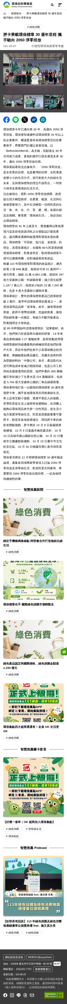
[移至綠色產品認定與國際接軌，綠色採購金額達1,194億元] (33, 649)
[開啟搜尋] (52, 4)
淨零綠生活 (34, 829)
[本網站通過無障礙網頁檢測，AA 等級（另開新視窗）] (54, 995)
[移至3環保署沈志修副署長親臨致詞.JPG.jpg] (33, 102)
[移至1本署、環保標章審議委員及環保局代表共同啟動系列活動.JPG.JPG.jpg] (33, 73)
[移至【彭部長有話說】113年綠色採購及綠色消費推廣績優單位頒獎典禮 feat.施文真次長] (33, 896)
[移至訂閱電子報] (63, 651)
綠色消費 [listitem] (34, 27)
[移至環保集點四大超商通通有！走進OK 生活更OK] (33, 712)
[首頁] (5, 13)
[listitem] (5, 995)
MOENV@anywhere (40, 957)
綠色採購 (33, 932)
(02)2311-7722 (23, 969)
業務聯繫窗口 (43, 969)
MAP (57, 963)
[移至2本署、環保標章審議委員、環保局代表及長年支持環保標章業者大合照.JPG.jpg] (12, 102)
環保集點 (13, 836)
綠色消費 (13, 552)
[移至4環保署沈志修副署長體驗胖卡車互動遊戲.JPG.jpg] (54, 102)
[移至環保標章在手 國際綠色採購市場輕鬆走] (33, 588)
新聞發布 (16, 13)
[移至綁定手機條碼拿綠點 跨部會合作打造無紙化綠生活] (33, 526)
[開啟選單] (60, 4)
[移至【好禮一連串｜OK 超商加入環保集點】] (33, 787)
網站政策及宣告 (14, 957)
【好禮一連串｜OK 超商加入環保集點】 (29, 822)
